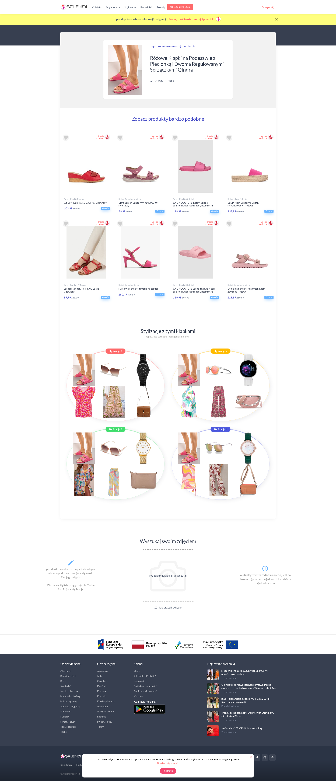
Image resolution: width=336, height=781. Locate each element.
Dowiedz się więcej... (168, 763)
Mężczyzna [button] (113, 7)
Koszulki (101, 696)
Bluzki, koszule (68, 675)
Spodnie (101, 716)
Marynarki (102, 706)
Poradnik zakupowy (231, 706)
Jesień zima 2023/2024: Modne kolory (241, 728)
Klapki (171, 80)
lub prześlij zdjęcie (170, 607)
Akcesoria (65, 670)
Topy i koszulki (68, 726)
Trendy (160, 7)
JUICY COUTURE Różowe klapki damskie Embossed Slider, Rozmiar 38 (193, 204)
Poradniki (146, 7)
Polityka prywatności (145, 686)
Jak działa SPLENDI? (145, 675)
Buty (160, 80)
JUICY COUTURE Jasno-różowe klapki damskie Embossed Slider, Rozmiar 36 (194, 290)
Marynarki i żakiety (70, 696)
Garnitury (102, 681)
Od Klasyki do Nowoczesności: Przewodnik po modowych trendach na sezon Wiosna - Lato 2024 (248, 686)
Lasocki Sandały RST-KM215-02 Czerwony (81, 290)
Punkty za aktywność (145, 691)
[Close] (276, 19)
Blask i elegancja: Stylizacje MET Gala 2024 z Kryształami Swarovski (245, 700)
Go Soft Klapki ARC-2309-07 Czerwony (85, 202)
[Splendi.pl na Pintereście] (272, 757)
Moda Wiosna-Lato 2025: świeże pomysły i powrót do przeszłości (244, 672)
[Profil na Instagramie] (265, 757)
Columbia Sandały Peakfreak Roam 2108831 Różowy (246, 290)
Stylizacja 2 (220, 351)
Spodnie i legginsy (70, 706)
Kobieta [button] (97, 7)
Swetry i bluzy (67, 721)
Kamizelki (65, 686)
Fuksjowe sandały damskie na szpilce (138, 288)
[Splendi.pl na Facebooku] (257, 757)
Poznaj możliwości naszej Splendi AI (192, 19)
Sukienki (64, 716)
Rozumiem (168, 770)
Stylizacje (130, 7)
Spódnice (65, 711)
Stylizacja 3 (115, 429)
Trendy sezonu (228, 678)
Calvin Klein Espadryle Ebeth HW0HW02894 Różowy (243, 204)
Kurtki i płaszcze (69, 691)
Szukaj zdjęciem (182, 6)
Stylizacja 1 (115, 351)
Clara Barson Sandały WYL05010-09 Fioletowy (138, 204)
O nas (137, 670)
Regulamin (139, 681)
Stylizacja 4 (220, 429)
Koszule (101, 691)
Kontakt (138, 696)
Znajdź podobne (100, 137)
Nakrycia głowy (68, 701)
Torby (63, 731)
